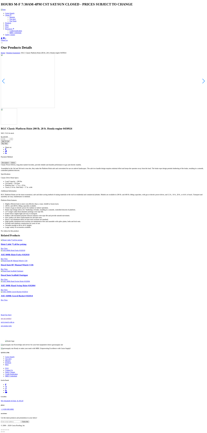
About (7, 15)
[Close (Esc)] (8, 429)
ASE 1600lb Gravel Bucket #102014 (17, 296)
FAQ (7, 27)
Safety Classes (10, 35)
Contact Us (9, 370)
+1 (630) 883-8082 (7, 409)
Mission (12, 17)
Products (8, 23)
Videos (13, 163)
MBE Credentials (15, 33)
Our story (12, 19)
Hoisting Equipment (13, 53)
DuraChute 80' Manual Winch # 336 (17, 265)
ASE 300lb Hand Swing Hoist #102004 (18, 285)
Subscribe (25, 422)
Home (3, 53)
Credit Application (15, 31)
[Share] (6, 429)
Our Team (12, 21)
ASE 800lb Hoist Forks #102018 (15, 254)
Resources (9, 29)
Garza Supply (10, 13)
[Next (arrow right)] (4, 431)
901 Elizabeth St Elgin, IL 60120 (12, 401)
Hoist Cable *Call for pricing (13, 244)
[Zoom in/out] (2, 429)
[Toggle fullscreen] (4, 429)
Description (5, 163)
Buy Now (4, 143)
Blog (7, 25)
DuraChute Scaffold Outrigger (14, 275)
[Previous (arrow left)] (2, 431)
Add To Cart (5, 141)
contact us (4, 40)
